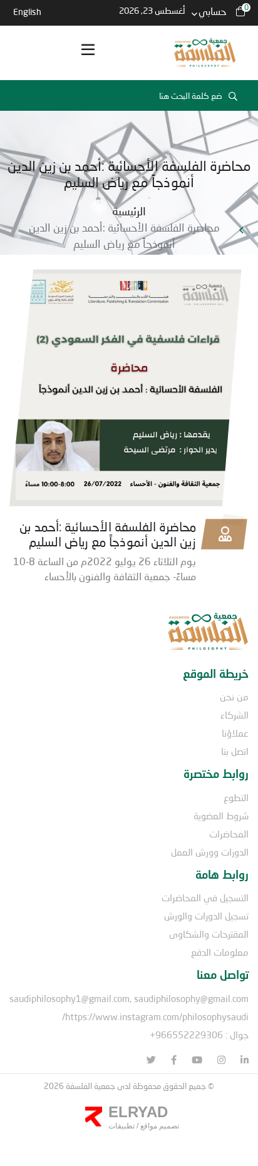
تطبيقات (121, 1126)
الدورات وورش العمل (210, 851)
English (27, 11)
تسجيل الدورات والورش (206, 915)
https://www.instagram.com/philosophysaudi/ (155, 1016)
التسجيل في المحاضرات (205, 897)
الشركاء (234, 714)
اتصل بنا (235, 751)
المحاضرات (229, 833)
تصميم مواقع (158, 1126)
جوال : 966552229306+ (199, 1034)
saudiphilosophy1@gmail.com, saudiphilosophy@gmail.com (129, 998)
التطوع (236, 797)
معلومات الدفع (220, 952)
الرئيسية (129, 211)
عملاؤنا (235, 733)
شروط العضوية (221, 815)
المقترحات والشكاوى (209, 933)
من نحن (234, 696)
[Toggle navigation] (87, 53)
